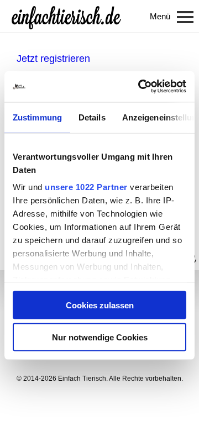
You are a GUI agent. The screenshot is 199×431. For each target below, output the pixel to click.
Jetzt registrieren (53, 58)
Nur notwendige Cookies (100, 337)
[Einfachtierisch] (66, 16)
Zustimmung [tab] (37, 117)
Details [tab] (92, 117)
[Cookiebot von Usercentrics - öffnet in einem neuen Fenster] (140, 87)
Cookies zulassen (100, 304)
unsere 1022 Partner (86, 187)
